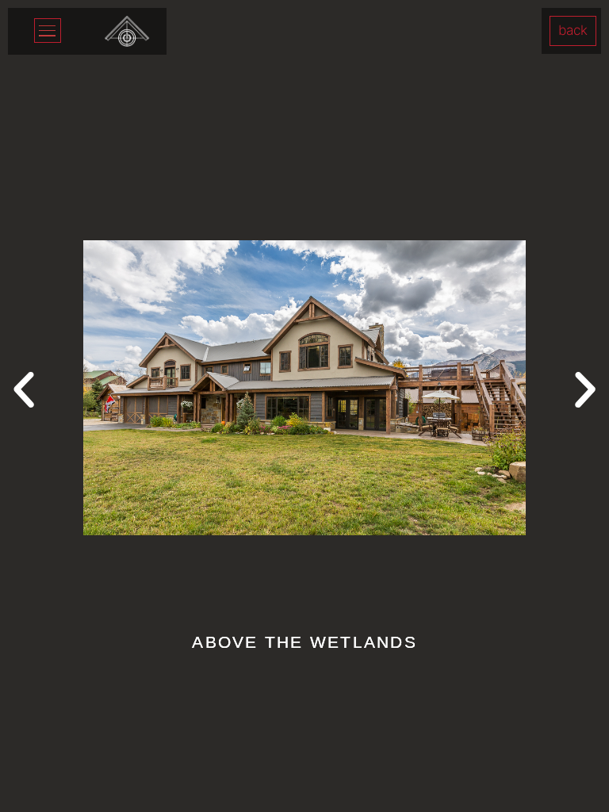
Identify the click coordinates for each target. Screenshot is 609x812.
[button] (24, 390)
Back (573, 30)
